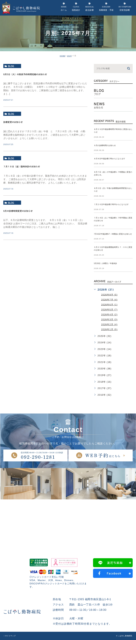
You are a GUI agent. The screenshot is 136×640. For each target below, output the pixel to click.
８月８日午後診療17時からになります (109, 159)
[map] (68, 524)
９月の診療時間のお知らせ (105, 145)
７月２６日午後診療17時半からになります (111, 204)
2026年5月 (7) (109, 309)
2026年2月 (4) (109, 324)
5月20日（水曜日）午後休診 (105, 263)
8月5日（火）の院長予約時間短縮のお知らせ (25, 74)
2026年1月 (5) (109, 329)
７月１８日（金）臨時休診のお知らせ (21, 167)
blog (11, 66)
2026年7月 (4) (109, 299)
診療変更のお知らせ (13, 122)
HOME (62, 56)
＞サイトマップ (9, 636)
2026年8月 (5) (109, 294)
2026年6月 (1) (109, 304)
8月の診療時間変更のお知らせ (18, 211)
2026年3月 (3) (109, 319)
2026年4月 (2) (109, 314)
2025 (69, 56)
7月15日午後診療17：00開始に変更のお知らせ (113, 234)
